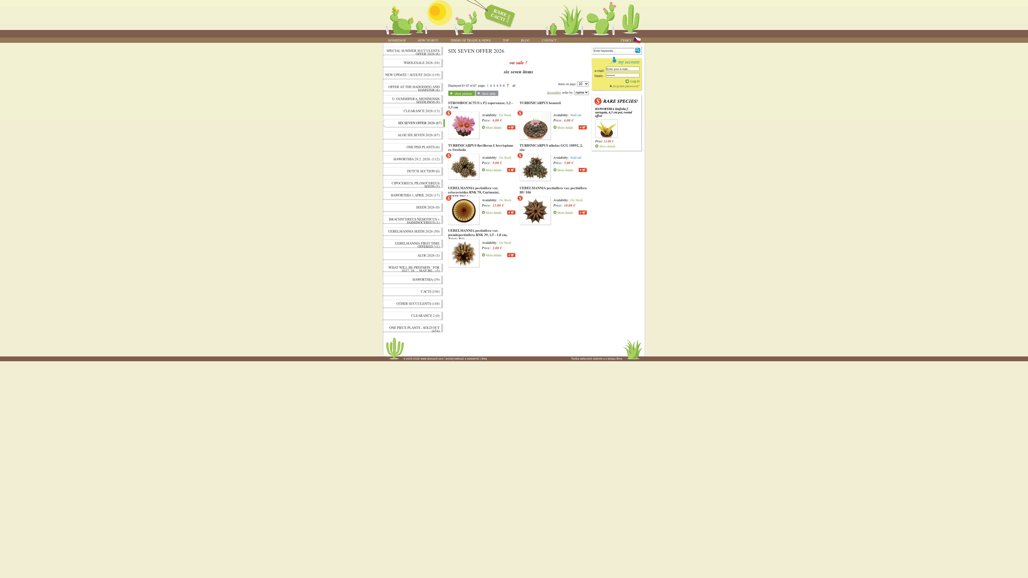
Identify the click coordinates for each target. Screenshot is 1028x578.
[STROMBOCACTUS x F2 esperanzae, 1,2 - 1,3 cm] (464, 125)
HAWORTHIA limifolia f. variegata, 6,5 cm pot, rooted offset (613, 112)
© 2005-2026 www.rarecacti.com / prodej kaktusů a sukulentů (441, 358)
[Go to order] (511, 127)
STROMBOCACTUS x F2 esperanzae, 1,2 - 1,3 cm (480, 104)
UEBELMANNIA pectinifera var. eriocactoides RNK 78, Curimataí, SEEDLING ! (473, 192)
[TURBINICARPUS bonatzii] (535, 125)
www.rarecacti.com (497, 14)
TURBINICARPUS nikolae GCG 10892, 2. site (551, 147)
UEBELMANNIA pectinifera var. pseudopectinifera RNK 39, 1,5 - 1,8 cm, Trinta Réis (477, 234)
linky (484, 358)
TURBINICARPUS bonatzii (540, 102)
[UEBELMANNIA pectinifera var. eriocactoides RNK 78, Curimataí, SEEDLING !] (464, 210)
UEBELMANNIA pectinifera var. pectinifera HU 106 (553, 190)
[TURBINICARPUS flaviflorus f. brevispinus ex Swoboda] (464, 167)
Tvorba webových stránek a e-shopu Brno (596, 358)
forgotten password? (626, 86)
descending (554, 92)
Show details (607, 146)
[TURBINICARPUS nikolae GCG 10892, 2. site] (535, 167)
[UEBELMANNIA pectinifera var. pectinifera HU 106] (535, 210)
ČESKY (626, 40)
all (513, 85)
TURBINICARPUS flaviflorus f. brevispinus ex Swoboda (480, 147)
